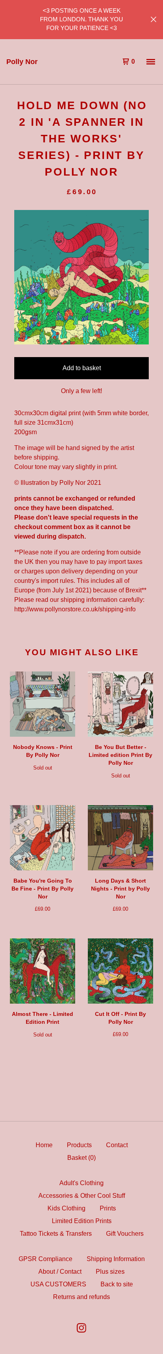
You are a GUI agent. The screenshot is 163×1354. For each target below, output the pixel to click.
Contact (117, 1145)
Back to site (116, 1284)
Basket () (81, 1157)
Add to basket (82, 368)
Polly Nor (22, 62)
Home (44, 1145)
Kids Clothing (66, 1208)
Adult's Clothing (81, 1183)
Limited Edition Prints (82, 1221)
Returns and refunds (81, 1296)
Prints (108, 1208)
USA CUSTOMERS (58, 1284)
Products (79, 1145)
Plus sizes (110, 1271)
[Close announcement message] (153, 19)
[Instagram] (81, 1328)
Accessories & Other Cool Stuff (81, 1195)
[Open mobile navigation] (151, 61)
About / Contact (60, 1271)
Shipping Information (116, 1259)
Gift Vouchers (125, 1233)
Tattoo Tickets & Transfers (56, 1233)
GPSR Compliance (45, 1259)
